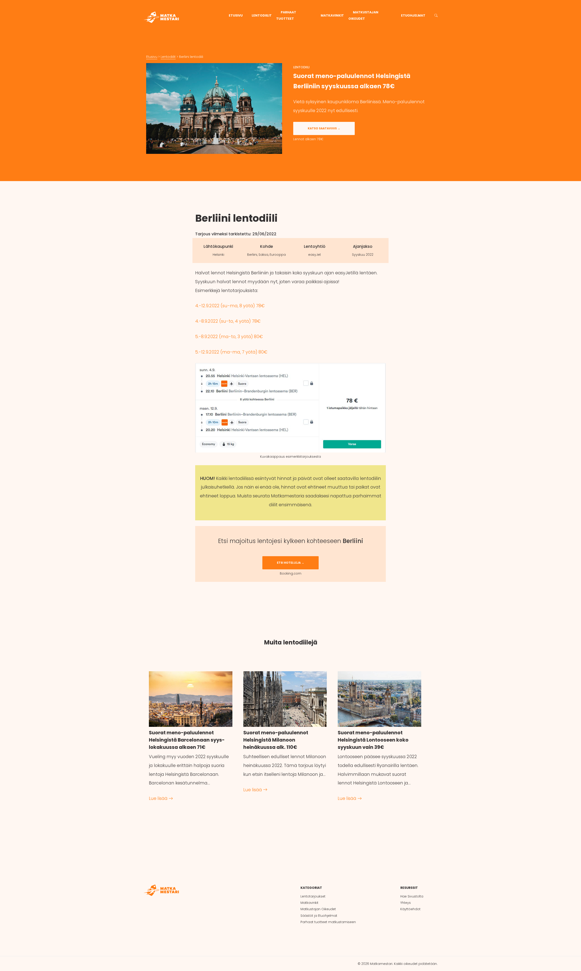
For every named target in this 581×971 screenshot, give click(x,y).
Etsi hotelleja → (290, 563)
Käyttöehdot (410, 909)
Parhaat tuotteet (286, 15)
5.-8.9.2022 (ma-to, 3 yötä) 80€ (229, 337)
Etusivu (236, 15)
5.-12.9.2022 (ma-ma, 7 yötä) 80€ (231, 352)
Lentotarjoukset (312, 896)
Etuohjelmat (413, 15)
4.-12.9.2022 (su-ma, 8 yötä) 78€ (230, 306)
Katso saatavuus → (324, 128)
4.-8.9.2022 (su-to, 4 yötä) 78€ (228, 321)
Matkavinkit (332, 15)
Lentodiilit (262, 15)
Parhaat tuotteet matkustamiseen (328, 922)
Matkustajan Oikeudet (363, 15)
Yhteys (405, 902)
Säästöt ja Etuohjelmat (318, 915)
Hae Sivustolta (411, 896)
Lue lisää (159, 798)
